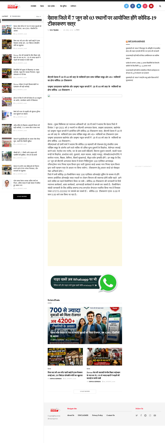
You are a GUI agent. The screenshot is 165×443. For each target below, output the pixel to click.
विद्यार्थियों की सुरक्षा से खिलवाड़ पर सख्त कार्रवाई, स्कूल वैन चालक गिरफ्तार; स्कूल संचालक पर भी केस (27, 72)
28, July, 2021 (68, 30)
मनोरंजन (73, 6)
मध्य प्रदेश (51, 6)
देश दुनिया (63, 6)
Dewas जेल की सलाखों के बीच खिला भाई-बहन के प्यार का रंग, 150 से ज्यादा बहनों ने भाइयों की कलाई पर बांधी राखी (27, 57)
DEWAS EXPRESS (58, 340)
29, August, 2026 (73, 340)
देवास (42, 6)
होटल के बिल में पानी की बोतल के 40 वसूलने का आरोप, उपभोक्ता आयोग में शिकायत (28, 99)
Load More (22, 197)
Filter (37, 17)
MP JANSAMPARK (136, 41)
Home (33, 6)
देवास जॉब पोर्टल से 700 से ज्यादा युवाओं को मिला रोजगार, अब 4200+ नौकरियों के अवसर (27, 28)
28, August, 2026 (70, 379)
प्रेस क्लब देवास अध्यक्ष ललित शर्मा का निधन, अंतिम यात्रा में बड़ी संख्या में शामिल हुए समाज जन (27, 182)
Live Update (54, 30)
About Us (70, 415)
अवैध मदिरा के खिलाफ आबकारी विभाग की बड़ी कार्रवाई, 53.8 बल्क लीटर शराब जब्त (27, 126)
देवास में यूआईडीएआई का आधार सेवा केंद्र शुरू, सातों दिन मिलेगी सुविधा (27, 140)
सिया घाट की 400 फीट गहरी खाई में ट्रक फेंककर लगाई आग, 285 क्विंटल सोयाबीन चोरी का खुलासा (27, 42)
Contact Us (110, 415)
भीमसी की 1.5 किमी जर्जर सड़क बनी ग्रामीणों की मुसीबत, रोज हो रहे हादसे (25, 153)
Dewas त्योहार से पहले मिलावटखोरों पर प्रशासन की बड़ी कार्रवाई (26, 85)
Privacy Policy (97, 415)
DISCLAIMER (83, 415)
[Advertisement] (85, 57)
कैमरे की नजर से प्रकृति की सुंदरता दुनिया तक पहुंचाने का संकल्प (27, 112)
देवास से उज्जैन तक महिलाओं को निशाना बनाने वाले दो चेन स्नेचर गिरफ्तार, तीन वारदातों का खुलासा (26, 168)
